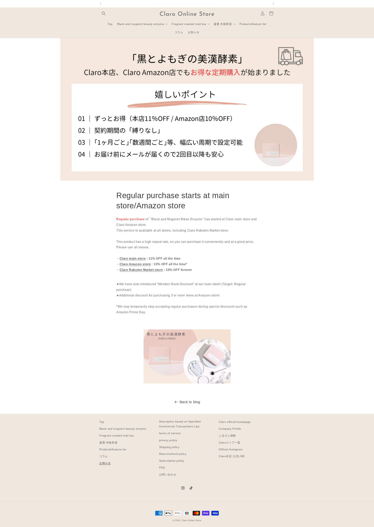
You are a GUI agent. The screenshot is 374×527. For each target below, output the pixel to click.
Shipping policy (169, 447)
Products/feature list (112, 449)
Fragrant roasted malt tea (116, 435)
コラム (103, 456)
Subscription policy (171, 460)
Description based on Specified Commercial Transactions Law (180, 424)
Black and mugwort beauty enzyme (122, 428)
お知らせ (105, 463)
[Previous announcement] (100, 3)
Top (101, 421)
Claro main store (133, 258)
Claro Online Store (192, 520)
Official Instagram (231, 449)
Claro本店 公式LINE (232, 456)
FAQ (162, 467)
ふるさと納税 (227, 435)
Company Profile (230, 428)
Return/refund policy (172, 453)
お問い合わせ (167, 474)
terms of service (170, 433)
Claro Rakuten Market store (141, 269)
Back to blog (190, 402)
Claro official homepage (235, 421)
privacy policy (168, 440)
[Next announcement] (273, 3)
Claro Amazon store (135, 264)
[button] (103, 13)
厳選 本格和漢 (108, 442)
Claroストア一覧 (229, 442)
